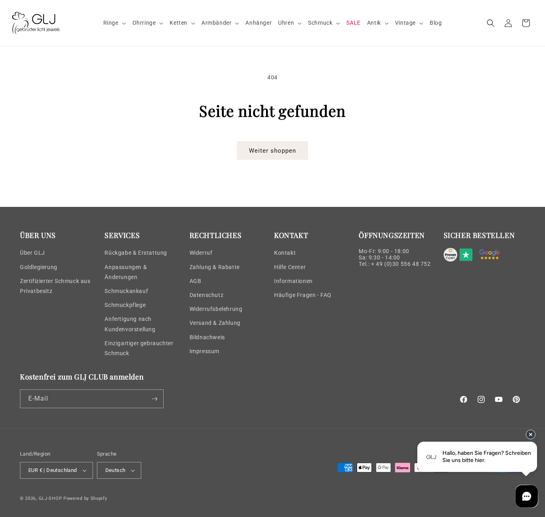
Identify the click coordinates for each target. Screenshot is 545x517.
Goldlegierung (38, 267)
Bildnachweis (207, 337)
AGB (195, 281)
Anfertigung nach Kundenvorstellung (130, 324)
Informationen (293, 281)
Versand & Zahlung (215, 323)
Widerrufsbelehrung (216, 309)
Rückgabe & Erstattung (136, 253)
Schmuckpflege (125, 305)
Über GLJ (32, 253)
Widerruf (201, 253)
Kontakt (285, 253)
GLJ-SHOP (50, 498)
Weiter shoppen (272, 150)
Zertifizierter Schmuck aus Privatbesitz (55, 286)
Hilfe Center (290, 267)
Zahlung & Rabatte (215, 267)
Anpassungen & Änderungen (126, 272)
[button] (114, 22)
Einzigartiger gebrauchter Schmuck (139, 348)
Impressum (204, 351)
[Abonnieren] (154, 398)
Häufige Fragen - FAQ (303, 295)
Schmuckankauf (126, 291)
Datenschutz (207, 295)
